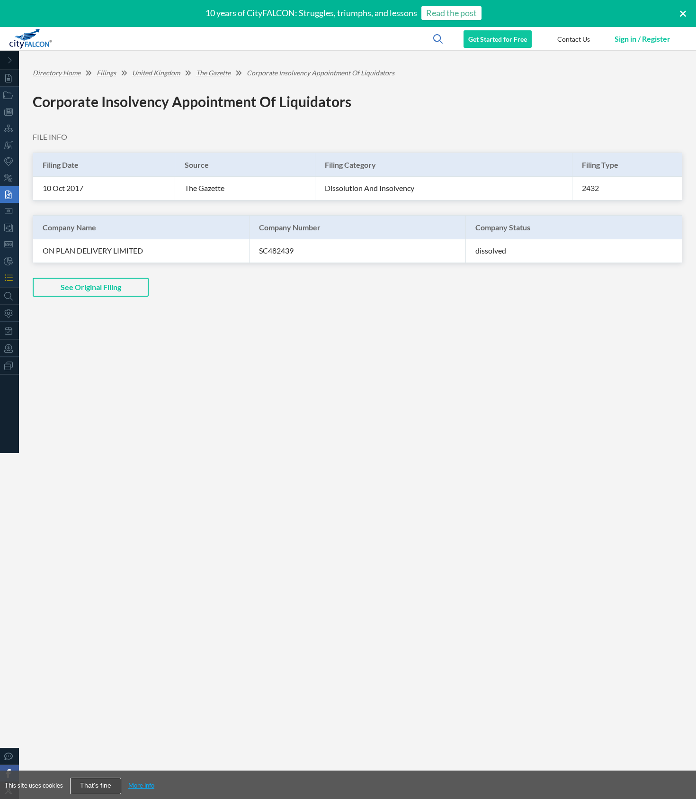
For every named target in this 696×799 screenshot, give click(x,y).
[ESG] (9, 244)
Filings (106, 73)
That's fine (95, 785)
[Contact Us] (9, 756)
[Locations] (9, 161)
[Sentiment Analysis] (9, 178)
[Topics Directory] (9, 95)
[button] (573, 38)
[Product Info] (9, 330)
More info (141, 785)
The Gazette (213, 73)
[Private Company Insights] (9, 261)
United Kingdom (156, 73)
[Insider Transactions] (9, 227)
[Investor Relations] (9, 211)
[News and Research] (9, 111)
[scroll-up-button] (680, 763)
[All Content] (9, 78)
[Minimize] (9, 60)
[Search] (9, 296)
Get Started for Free (497, 39)
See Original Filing (91, 286)
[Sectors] (9, 144)
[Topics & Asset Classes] (9, 128)
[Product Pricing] (9, 348)
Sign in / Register (642, 38)
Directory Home (56, 73)
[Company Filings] (9, 194)
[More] (9, 365)
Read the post (451, 13)
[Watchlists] (9, 277)
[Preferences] (9, 313)
